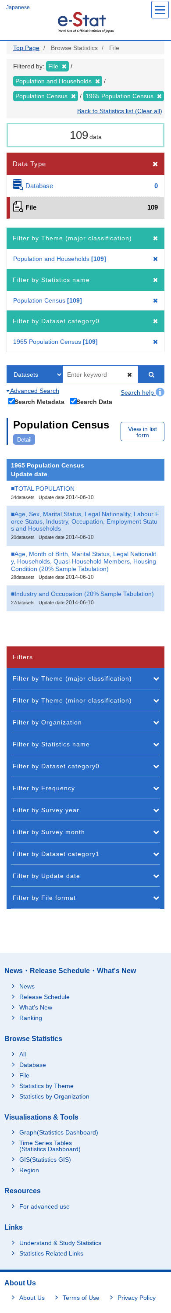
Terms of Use (81, 1298)
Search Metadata (39, 401)
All (22, 1054)
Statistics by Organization (54, 1096)
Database (32, 1065)
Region (29, 1170)
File (24, 1075)
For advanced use (44, 1206)
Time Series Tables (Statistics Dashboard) (50, 1146)
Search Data (94, 401)
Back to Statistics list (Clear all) (119, 110)
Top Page (26, 47)
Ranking (30, 1018)
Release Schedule (44, 997)
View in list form (142, 432)
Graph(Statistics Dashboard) (58, 1132)
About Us (32, 1298)
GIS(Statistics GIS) (45, 1159)
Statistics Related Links (51, 1253)
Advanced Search (34, 391)
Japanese (18, 7)
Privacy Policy (137, 1298)
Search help (138, 392)
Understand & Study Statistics (60, 1243)
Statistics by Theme (46, 1086)
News (27, 986)
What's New (35, 1007)
